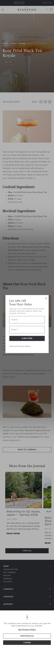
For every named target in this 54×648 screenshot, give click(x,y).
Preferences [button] (27, 636)
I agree (27, 643)
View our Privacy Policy (20, 346)
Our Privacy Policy (27, 629)
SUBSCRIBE (27, 338)
